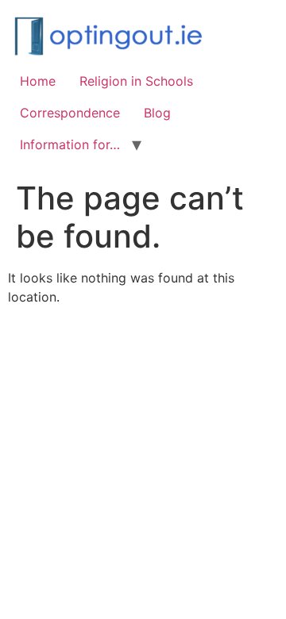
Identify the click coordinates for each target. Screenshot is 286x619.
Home (38, 81)
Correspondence (70, 113)
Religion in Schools (136, 81)
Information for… (70, 144)
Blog (157, 113)
